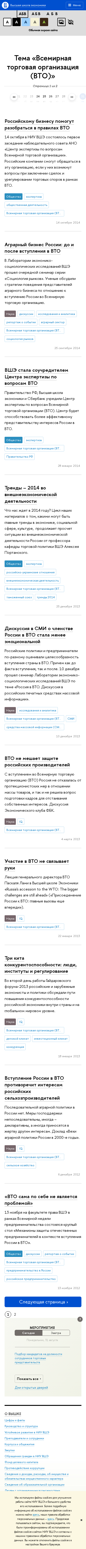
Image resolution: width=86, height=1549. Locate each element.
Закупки (10, 1450)
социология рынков (19, 339)
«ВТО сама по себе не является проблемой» (41, 1199)
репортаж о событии (21, 322)
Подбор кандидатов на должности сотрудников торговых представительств (38, 1358)
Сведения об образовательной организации (34, 1484)
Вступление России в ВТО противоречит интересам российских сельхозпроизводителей (34, 1087)
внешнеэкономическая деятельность (32, 580)
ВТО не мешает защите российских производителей (37, 761)
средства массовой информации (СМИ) (34, 727)
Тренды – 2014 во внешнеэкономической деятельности (31, 494)
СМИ (70, 718)
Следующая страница (42, 1302)
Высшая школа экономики (28, 5)
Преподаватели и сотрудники (24, 1438)
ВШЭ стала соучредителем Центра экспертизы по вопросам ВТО (36, 376)
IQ (21, 822)
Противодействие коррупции (24, 1468)
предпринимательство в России (28, 1270)
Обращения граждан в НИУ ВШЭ (27, 1456)
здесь (36, 1514)
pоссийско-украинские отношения (30, 572)
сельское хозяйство (20, 1165)
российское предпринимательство (31, 1279)
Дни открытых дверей (31, 1387)
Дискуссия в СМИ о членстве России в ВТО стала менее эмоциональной (39, 635)
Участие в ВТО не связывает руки (37, 864)
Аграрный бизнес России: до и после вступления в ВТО (39, 247)
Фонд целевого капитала (21, 1462)
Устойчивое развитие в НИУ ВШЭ (27, 1432)
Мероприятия (42, 1327)
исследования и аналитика (56, 314)
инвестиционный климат (51, 1038)
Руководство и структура (21, 1426)
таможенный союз (19, 597)
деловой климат (17, 1038)
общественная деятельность (26, 205)
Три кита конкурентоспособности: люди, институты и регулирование (41, 964)
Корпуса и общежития (19, 1444)
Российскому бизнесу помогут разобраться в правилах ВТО (39, 124)
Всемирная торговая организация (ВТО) (34, 213)
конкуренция (15, 1047)
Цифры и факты (15, 1420)
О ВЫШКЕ (13, 1413)
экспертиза (34, 196)
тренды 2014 (46, 597)
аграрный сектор (53, 322)
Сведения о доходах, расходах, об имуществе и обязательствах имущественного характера (37, 1476)
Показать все (28, 1378)
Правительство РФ (19, 456)
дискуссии (26, 314)
